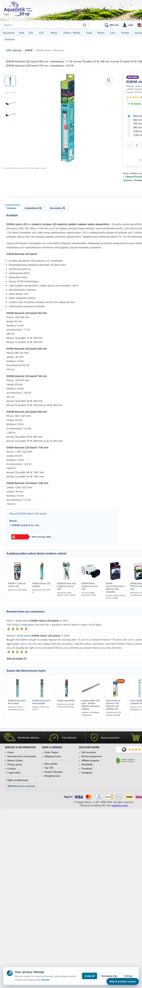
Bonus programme (91, 756)
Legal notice (14, 772)
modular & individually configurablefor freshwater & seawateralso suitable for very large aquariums (90, 713)
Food (89, 32)
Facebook (86, 768)
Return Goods (15, 760)
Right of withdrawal (17, 780)
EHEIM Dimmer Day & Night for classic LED (66, 586)
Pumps (125, 32)
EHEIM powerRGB (65, 700)
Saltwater (9, 39)
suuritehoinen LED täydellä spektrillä (113, 713)
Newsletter (87, 764)
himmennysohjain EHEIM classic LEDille (66, 594)
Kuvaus (11, 208)
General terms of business (21, 756)
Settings (128, 975)
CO (41, 32)
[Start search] (84, 25)
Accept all (89, 975)
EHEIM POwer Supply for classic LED (89, 586)
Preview (17, 579)
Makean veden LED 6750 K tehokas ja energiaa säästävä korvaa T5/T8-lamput (41, 708)
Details (45, 979)
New (21, 32)
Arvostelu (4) (57, 208)
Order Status (51, 752)
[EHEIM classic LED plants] (10, 81)
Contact (11, 768)
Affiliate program (90, 760)
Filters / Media (72, 32)
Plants (101, 32)
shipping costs (120, 805)
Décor (54, 32)
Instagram (86, 772)
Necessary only (109, 975)
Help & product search (122, 981)
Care (112, 32)
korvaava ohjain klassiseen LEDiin (88, 594)
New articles (51, 763)
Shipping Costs (52, 756)
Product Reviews (53, 771)
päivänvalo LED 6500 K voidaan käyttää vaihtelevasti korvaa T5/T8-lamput (41, 591)
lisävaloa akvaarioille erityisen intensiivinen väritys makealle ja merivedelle (66, 705)
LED (31, 32)
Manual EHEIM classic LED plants (27, 513)
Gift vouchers (88, 752)
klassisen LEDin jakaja (17, 590)
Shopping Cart (52, 775)
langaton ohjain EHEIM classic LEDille (115, 596)
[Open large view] (108, 80)
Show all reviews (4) (16, 658)
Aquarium (9, 32)
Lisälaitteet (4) (33, 208)
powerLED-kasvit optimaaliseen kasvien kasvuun (17, 708)
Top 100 (48, 767)
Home (10, 752)
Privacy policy (14, 764)
